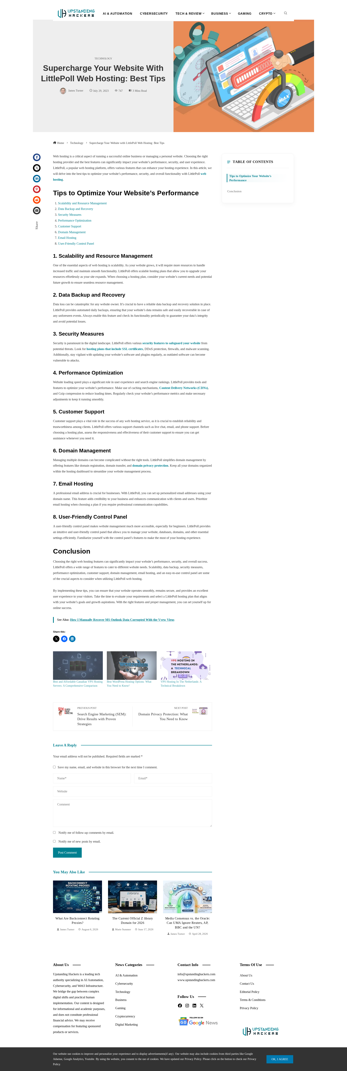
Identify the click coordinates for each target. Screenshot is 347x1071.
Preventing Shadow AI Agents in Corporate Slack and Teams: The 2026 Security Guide (187, 923)
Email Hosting (67, 237)
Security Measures (69, 214)
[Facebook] (37, 157)
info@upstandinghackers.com (196, 974)
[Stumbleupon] (37, 200)
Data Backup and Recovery (75, 209)
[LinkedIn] (37, 178)
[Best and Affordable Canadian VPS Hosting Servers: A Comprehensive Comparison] (78, 665)
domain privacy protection (150, 465)
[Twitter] (37, 168)
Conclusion (234, 191)
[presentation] (57, 908)
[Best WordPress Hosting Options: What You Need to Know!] (132, 665)
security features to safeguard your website (171, 343)
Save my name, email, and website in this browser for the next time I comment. (107, 767)
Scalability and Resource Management (82, 203)
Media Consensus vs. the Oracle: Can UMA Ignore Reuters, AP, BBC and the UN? (132, 923)
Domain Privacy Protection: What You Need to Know (163, 714)
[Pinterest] (37, 189)
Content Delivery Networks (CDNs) (183, 388)
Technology (103, 58)
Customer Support (69, 226)
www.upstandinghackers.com (196, 980)
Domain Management (72, 232)
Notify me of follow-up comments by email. (86, 832)
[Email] (37, 210)
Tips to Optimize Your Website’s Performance (250, 178)
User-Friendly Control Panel (76, 243)
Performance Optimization (74, 220)
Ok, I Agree (279, 1059)
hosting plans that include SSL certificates (115, 349)
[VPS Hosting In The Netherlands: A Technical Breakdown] (185, 665)
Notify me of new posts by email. (79, 841)
